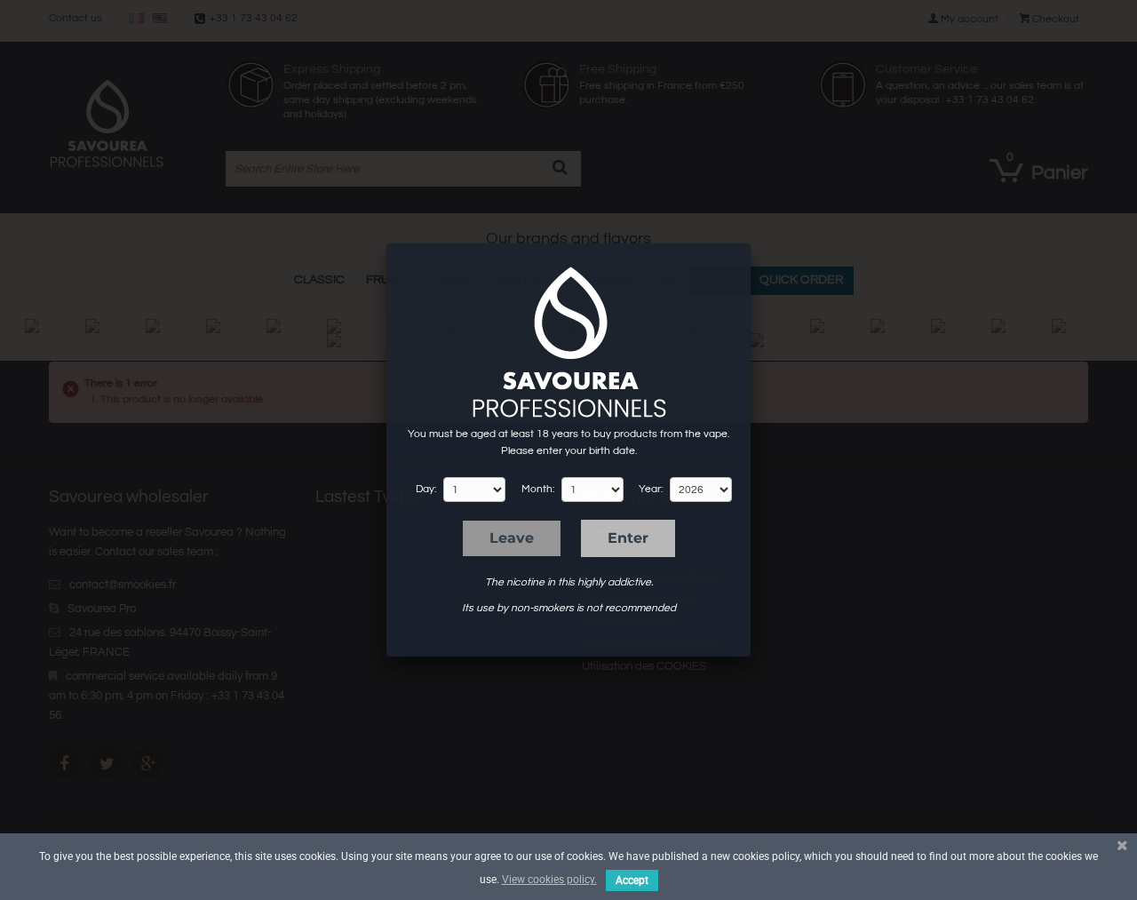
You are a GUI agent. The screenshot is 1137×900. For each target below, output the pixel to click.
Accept (632, 880)
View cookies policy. (549, 879)
